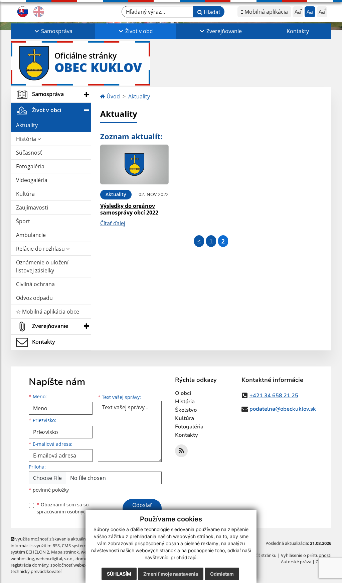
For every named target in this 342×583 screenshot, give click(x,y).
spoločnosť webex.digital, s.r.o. (80, 565)
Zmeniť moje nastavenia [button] (170, 574)
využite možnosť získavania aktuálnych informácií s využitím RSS (52, 542)
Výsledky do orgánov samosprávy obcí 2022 (129, 209)
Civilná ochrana (35, 284)
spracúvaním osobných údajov (71, 511)
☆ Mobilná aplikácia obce (47, 311)
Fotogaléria (30, 166)
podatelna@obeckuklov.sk (282, 409)
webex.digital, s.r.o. (54, 559)
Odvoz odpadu (34, 298)
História (26, 139)
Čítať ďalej (112, 223)
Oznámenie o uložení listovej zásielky (42, 266)
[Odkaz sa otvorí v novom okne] (181, 450)
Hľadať (211, 12)
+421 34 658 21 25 (273, 395)
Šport (23, 221)
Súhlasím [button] (119, 574)
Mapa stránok (65, 552)
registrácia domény (29, 565)
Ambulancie (31, 235)
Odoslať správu (142, 509)
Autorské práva (296, 562)
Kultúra (25, 193)
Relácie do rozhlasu (41, 248)
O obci (183, 393)
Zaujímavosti (32, 207)
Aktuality (27, 125)
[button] (53, 31)
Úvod (112, 96)
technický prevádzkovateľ (36, 571)
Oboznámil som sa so (71, 508)
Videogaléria (31, 180)
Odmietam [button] (222, 574)
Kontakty (298, 31)
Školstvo (186, 410)
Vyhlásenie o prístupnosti (306, 555)
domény (83, 559)
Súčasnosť (29, 152)
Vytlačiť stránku (261, 555)
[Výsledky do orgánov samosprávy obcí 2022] (134, 165)
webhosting (22, 559)
